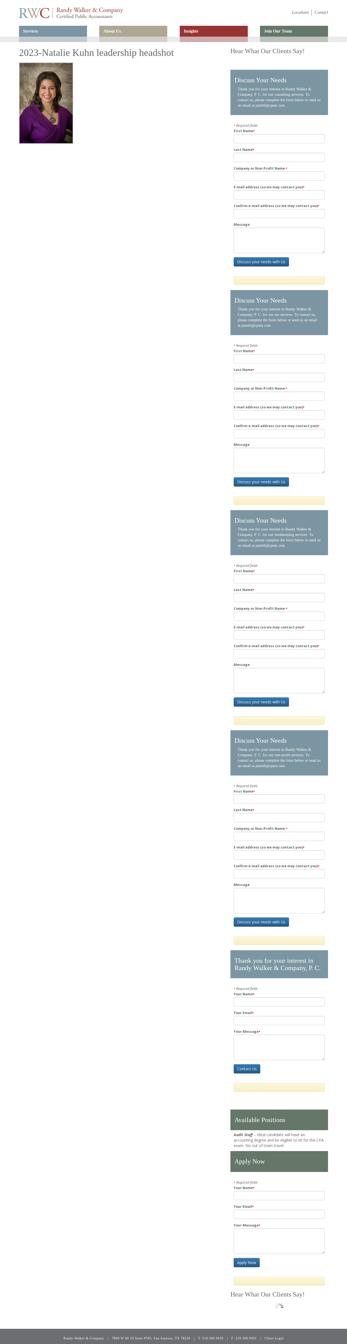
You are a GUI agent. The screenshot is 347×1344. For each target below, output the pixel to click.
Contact (321, 12)
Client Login (274, 1338)
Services (30, 31)
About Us (112, 31)
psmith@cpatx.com (270, 105)
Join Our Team (278, 31)
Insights (191, 31)
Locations (300, 12)
